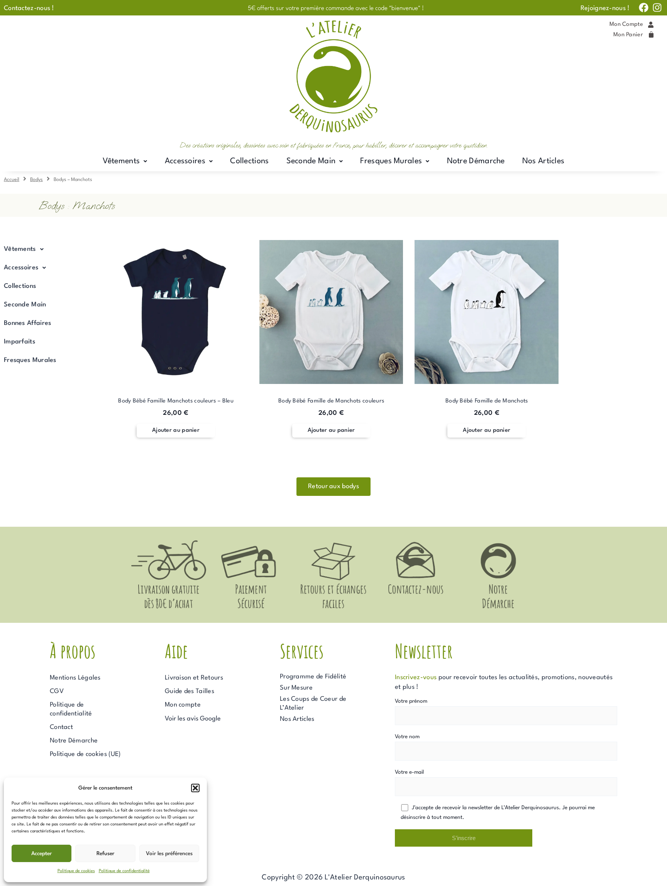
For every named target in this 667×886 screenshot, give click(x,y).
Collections (249, 161)
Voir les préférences (169, 853)
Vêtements (121, 161)
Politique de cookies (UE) (85, 754)
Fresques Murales (391, 161)
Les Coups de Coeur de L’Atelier (313, 703)
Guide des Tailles (189, 691)
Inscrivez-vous (416, 677)
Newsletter (424, 651)
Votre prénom (411, 701)
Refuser (105, 853)
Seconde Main (311, 161)
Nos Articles (543, 161)
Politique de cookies (76, 871)
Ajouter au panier (176, 430)
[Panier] (651, 35)
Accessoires (185, 161)
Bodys (36, 179)
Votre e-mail (409, 772)
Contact (61, 727)
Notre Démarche (476, 161)
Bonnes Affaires (27, 323)
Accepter (41, 853)
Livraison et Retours (194, 678)
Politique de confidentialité (124, 871)
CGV (57, 691)
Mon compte (183, 705)
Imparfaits (19, 341)
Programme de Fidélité (313, 676)
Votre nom (407, 736)
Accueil (11, 179)
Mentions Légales (75, 678)
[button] (195, 788)
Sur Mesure (296, 688)
